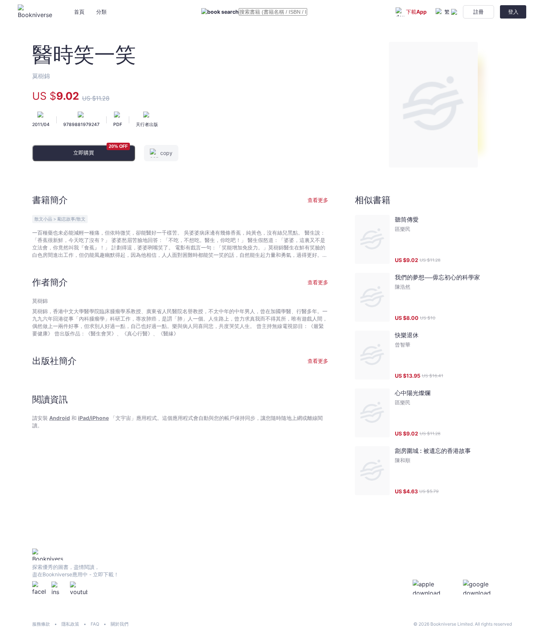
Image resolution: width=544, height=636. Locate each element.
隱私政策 (70, 624)
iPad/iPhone (93, 418)
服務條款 (41, 624)
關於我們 (119, 624)
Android (59, 418)
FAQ (95, 624)
